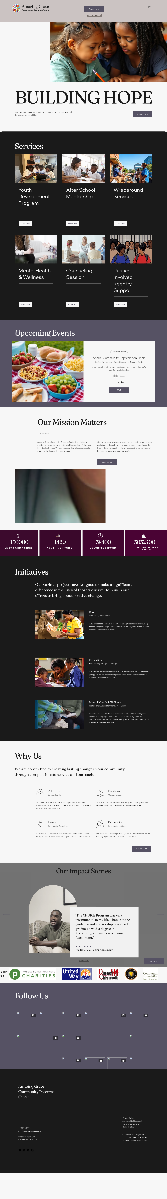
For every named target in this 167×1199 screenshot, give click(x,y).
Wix (145, 1140)
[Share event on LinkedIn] (122, 382)
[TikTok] (32, 1150)
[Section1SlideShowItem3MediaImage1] (87, 946)
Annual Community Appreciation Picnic (119, 358)
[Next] (160, 914)
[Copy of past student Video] (84, 946)
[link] (36, 196)
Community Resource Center (36, 10)
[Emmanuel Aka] (76, 946)
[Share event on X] (118, 382)
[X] (28, 1150)
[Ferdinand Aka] (79, 946)
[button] (25, 223)
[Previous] (6, 914)
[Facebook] (19, 1150)
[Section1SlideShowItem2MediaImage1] (90, 946)
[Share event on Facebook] (115, 382)
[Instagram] (23, 1150)
